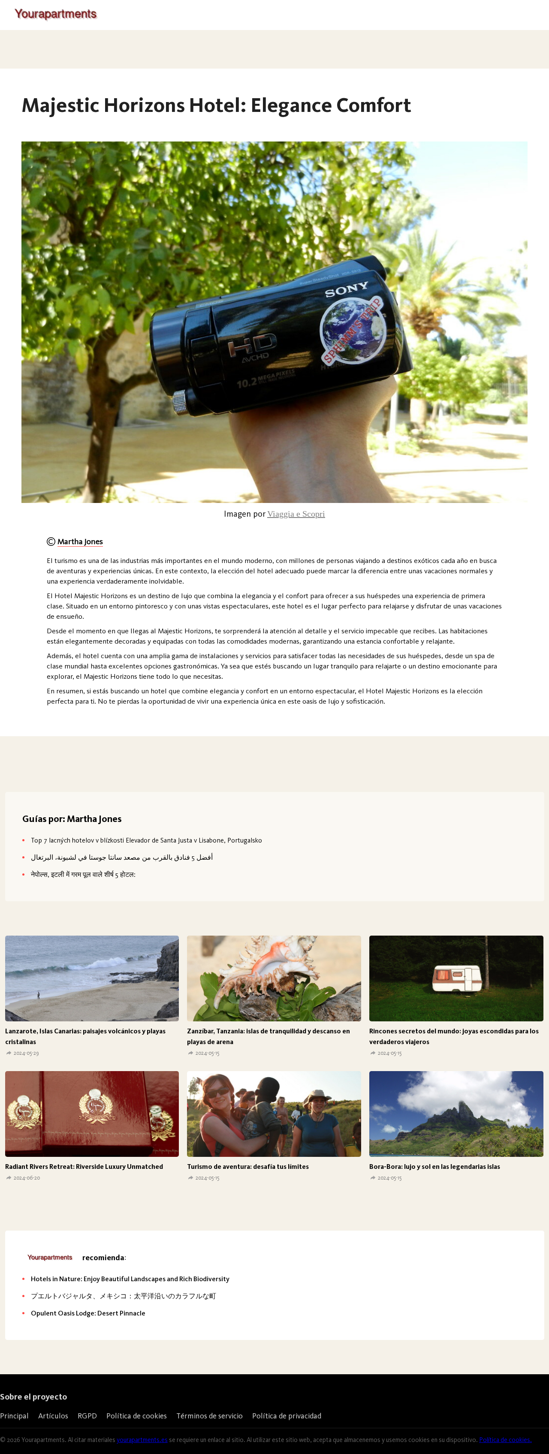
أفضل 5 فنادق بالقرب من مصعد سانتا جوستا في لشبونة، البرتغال (122, 857)
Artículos (53, 1416)
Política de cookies (136, 1416)
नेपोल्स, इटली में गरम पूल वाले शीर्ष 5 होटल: (83, 874)
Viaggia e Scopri (296, 513)
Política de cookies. (505, 1440)
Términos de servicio (209, 1416)
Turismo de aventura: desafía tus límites (248, 1166)
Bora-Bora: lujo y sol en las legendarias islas (434, 1166)
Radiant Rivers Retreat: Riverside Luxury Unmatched (84, 1166)
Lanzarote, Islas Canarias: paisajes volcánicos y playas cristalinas (85, 1036)
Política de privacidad (286, 1416)
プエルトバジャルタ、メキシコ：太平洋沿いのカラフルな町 (123, 1296)
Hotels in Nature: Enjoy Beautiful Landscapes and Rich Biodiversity (130, 1279)
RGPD (87, 1416)
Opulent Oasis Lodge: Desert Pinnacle (88, 1313)
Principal (14, 1416)
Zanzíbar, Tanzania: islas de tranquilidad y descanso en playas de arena (268, 1036)
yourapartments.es (142, 1440)
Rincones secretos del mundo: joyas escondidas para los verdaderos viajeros (454, 1036)
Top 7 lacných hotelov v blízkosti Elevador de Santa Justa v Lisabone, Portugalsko (146, 840)
